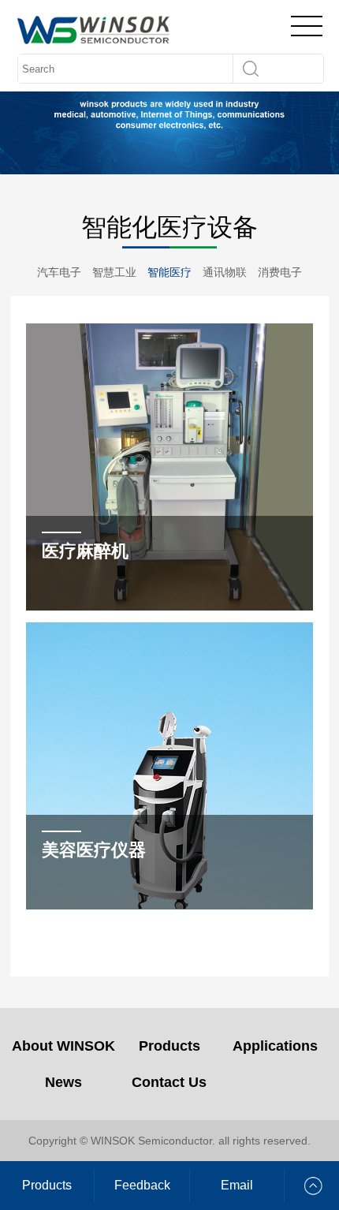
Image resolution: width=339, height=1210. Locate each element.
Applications (275, 1046)
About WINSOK (63, 1046)
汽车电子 (59, 272)
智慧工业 (114, 272)
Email (237, 1185)
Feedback (142, 1185)
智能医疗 (169, 272)
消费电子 (280, 272)
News (63, 1082)
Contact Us (169, 1082)
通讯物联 (225, 272)
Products (169, 1046)
